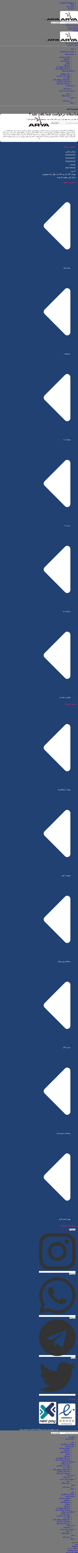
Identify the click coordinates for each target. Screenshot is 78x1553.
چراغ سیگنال (65, 95)
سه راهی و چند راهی (63, 83)
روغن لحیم (66, 100)
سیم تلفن (67, 65)
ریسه (68, 93)
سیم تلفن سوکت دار (63, 66)
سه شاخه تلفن (65, 61)
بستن (76, 1544)
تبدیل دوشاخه (65, 74)
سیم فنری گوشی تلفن (62, 68)
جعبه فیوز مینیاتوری (63, 81)
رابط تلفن (66, 59)
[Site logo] (69, 21)
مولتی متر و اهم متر (63, 75)
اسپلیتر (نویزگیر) (64, 57)
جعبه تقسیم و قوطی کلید (61, 79)
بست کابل (66, 88)
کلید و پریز (66, 77)
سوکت (67, 63)
